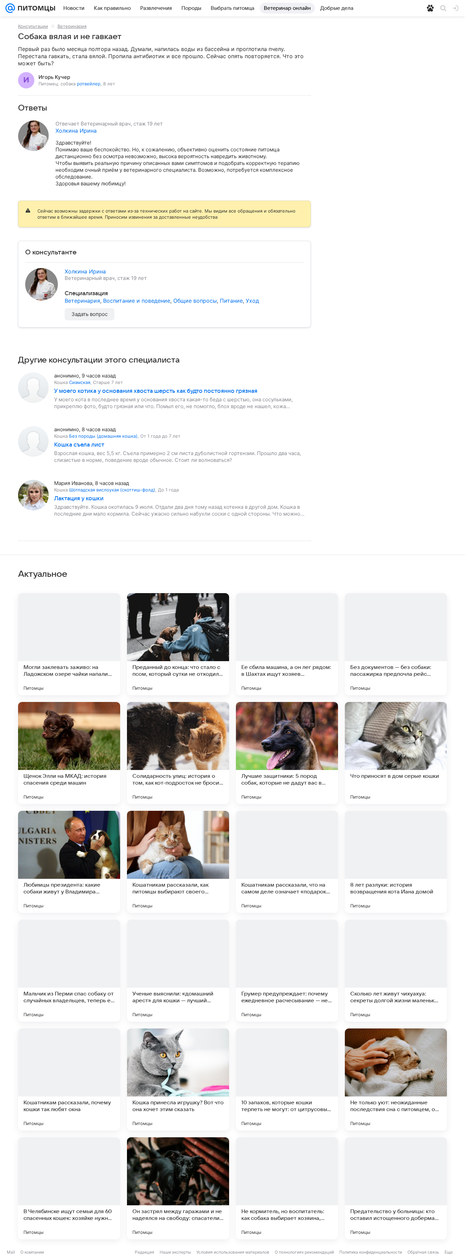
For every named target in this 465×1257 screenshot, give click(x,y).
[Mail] (10, 8)
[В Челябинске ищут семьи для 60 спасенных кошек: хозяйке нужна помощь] (69, 1188)
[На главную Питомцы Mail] (35, 8)
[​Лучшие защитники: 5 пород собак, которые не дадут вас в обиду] (287, 753)
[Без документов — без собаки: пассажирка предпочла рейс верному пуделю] (396, 644)
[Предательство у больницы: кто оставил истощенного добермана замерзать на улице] (396, 1188)
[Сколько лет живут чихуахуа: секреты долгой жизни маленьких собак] (396, 971)
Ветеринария (72, 26)
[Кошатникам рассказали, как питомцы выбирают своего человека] (178, 862)
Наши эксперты (175, 1252)
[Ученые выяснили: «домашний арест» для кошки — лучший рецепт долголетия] (178, 971)
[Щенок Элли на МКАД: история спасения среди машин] (69, 753)
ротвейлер (88, 83)
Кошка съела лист (79, 445)
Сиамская (79, 382)
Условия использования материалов (232, 1252)
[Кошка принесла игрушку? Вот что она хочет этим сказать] (178, 1079)
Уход (252, 300)
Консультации (33, 26)
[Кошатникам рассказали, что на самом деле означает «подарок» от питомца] (287, 862)
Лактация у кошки (78, 499)
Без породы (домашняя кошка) (103, 436)
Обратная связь (423, 1252)
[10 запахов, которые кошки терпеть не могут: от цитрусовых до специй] (287, 1079)
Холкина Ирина (76, 130)
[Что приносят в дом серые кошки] (396, 753)
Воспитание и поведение (136, 300)
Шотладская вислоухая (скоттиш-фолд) (112, 489)
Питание (231, 300)
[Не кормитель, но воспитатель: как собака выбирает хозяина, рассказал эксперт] (287, 1188)
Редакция (144, 1252)
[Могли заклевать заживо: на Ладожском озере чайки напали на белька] (69, 644)
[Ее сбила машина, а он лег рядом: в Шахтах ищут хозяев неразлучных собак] (287, 644)
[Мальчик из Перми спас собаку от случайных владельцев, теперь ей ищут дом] (69, 971)
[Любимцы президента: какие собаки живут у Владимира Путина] (69, 862)
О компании (32, 1252)
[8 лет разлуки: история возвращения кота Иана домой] (396, 862)
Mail (11, 1252)
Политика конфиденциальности (370, 1252)
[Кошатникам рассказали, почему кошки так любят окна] (69, 1079)
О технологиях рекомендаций (304, 1252)
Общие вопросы (195, 300)
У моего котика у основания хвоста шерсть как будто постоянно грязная (155, 391)
